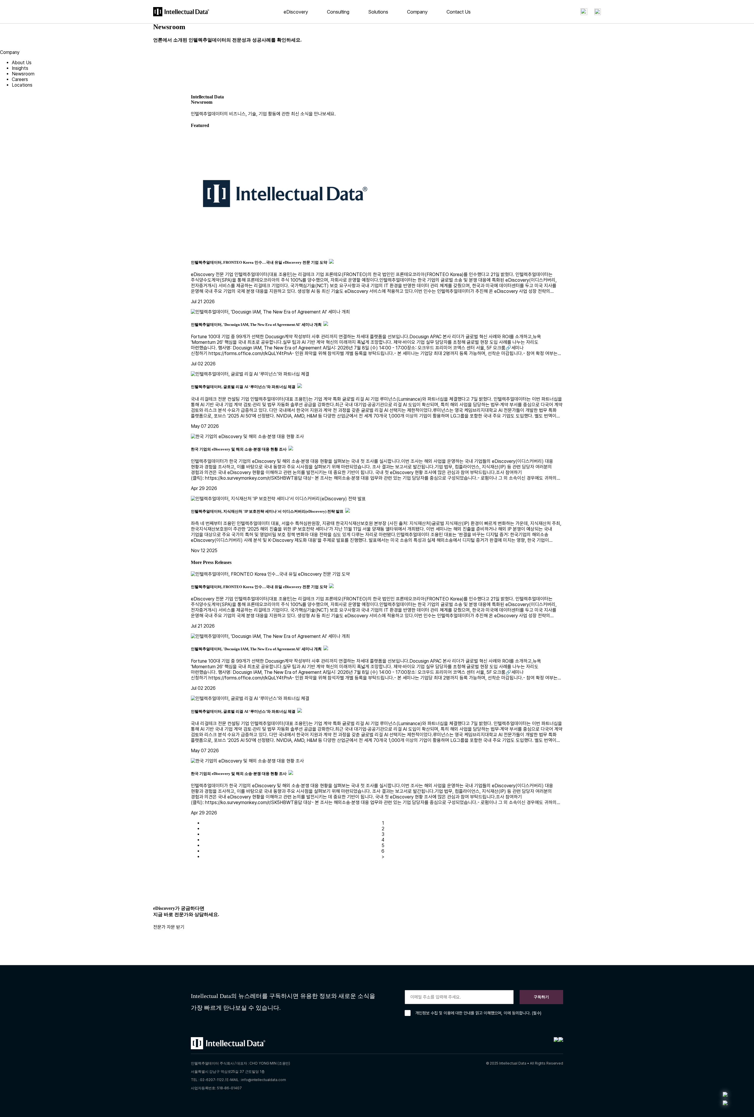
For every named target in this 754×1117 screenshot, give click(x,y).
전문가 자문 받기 (168, 927)
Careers (20, 79)
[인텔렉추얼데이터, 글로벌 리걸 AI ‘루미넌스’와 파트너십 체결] (250, 374)
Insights (20, 68)
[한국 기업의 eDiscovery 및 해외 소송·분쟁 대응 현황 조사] (247, 436)
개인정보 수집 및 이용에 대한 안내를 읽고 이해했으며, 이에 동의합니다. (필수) (478, 1013)
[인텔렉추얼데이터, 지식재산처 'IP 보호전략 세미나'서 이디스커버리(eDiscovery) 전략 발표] (278, 498)
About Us (22, 62)
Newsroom (23, 74)
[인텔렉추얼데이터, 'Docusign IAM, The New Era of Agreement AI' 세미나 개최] (270, 312)
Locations (22, 85)
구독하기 (541, 996)
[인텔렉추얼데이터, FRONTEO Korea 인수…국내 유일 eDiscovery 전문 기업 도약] (279, 251)
